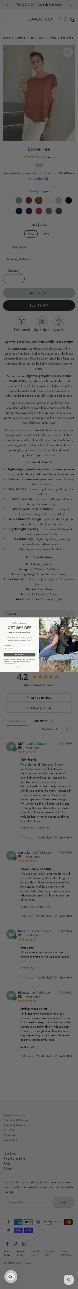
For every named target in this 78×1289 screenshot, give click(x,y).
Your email (7, 645)
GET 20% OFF (19, 654)
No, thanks (19, 667)
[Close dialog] (75, 619)
